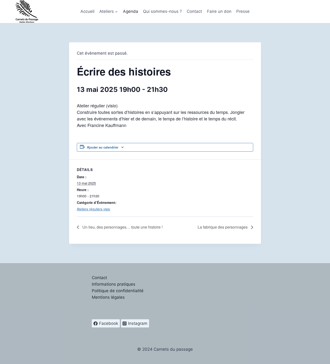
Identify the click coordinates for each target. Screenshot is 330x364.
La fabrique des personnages (223, 227)
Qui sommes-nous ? (162, 11)
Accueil (87, 11)
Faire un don (219, 11)
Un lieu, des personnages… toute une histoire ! (122, 227)
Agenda (130, 11)
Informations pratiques (113, 284)
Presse (243, 11)
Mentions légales (108, 297)
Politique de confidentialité (117, 290)
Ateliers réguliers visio (93, 209)
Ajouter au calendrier (102, 147)
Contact (194, 11)
